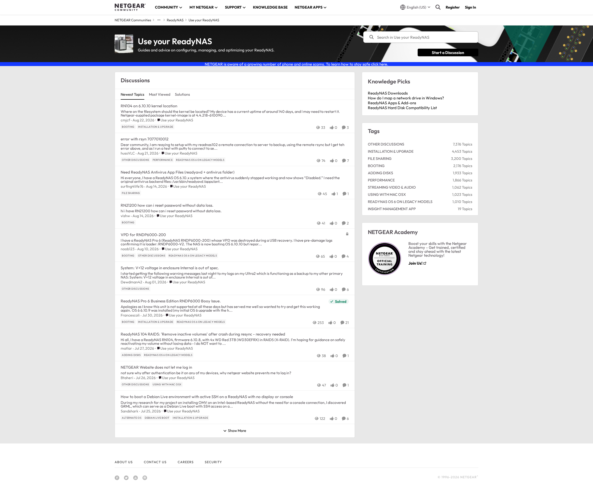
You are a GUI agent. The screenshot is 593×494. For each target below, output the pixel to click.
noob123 (128, 249)
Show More (237, 431)
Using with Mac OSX (387, 194)
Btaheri (127, 378)
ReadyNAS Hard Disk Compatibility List (402, 107)
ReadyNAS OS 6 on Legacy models (400, 201)
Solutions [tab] (182, 94)
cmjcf (125, 120)
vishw (125, 216)
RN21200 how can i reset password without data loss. (167, 205)
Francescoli (130, 315)
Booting (376, 166)
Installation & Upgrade (390, 151)
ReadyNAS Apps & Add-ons (392, 102)
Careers (186, 462)
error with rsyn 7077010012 (144, 138)
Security (213, 462)
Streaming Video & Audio (392, 187)
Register (453, 7)
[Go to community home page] (130, 7)
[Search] (438, 7)
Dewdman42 (131, 282)
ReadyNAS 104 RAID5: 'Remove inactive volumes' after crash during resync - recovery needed (203, 334)
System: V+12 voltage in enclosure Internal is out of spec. (170, 267)
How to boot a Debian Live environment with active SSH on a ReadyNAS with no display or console (207, 396)
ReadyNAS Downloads (388, 93)
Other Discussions (386, 144)
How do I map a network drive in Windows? (406, 97)
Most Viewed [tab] (159, 94)
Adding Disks (380, 173)
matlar (126, 348)
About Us (124, 462)
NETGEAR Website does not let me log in (156, 367)
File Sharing (379, 158)
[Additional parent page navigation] (159, 20)
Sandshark (129, 411)
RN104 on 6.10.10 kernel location (149, 105)
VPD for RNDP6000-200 (143, 234)
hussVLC (128, 153)
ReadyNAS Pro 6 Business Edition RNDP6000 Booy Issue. (171, 300)
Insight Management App (392, 209)
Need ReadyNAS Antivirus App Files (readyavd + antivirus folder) (177, 172)
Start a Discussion (448, 52)
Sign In (470, 7)
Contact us (155, 462)
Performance (381, 180)
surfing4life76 (132, 186)
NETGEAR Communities (133, 20)
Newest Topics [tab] (132, 94)
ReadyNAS (175, 20)
